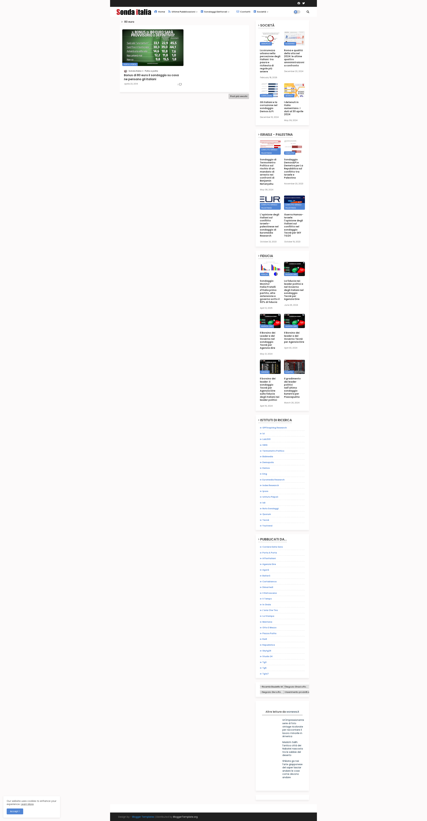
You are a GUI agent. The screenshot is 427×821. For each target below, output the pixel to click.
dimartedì (267, 587)
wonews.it (292, 712)
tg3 (264, 662)
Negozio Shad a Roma (297, 686)
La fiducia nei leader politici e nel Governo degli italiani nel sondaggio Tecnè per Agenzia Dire (294, 290)
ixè (263, 502)
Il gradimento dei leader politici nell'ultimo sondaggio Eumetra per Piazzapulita (292, 387)
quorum (266, 514)
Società (261, 11)
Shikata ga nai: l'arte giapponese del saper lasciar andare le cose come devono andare (292, 769)
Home (161, 11)
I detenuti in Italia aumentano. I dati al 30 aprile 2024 (293, 108)
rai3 (264, 639)
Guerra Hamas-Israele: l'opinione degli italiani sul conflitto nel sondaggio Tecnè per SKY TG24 (293, 225)
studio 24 (267, 656)
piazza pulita (269, 633)
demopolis (268, 462)
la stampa (268, 616)
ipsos (265, 491)
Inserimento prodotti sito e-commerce (306, 692)
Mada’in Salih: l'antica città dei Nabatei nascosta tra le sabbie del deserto (292, 748)
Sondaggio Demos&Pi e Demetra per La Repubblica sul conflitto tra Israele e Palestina (293, 168)
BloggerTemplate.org (185, 816)
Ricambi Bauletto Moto (274, 686)
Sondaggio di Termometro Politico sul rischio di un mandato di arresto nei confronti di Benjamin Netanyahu (268, 171)
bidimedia (267, 456)
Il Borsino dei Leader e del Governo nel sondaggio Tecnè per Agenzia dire (267, 340)
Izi (263, 433)
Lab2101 (266, 439)
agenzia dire (269, 564)
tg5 (264, 667)
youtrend (267, 525)
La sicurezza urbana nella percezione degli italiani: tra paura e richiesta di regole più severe (270, 61)
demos (266, 468)
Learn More (27, 804)
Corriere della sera (272, 546)
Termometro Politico (273, 450)
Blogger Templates (143, 816)
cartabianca (269, 581)
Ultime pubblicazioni (183, 11)
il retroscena (269, 593)
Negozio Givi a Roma (273, 692)
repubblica (268, 644)
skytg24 (266, 650)
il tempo (267, 598)
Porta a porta (269, 552)
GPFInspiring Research (274, 427)
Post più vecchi (238, 96)
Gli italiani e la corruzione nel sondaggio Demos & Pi (268, 107)
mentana (267, 621)
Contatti (245, 11)
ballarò (266, 575)
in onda (266, 604)
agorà (265, 569)
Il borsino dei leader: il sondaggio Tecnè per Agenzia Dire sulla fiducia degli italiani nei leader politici (269, 389)
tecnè (265, 520)
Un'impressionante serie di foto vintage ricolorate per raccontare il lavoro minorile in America (293, 728)
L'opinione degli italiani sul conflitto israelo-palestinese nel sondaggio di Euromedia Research (269, 225)
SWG (265, 445)
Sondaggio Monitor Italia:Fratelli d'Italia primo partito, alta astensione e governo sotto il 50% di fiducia (270, 291)
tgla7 (265, 673)
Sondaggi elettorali (215, 11)
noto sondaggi (270, 508)
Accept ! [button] (15, 811)
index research (270, 485)
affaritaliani (269, 558)
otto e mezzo (269, 627)
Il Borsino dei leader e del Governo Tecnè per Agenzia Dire (294, 337)
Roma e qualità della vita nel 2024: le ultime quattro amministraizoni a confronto (294, 58)
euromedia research (273, 479)
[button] (308, 12)
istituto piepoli (270, 496)
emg (264, 473)
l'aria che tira (270, 610)
